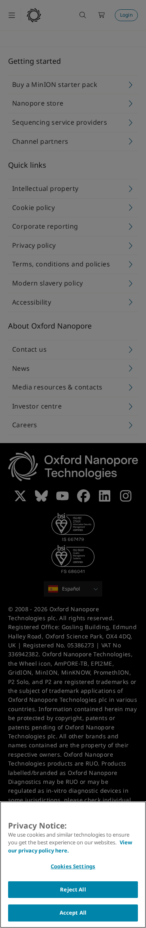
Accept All (73, 912)
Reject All (73, 889)
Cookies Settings (73, 866)
